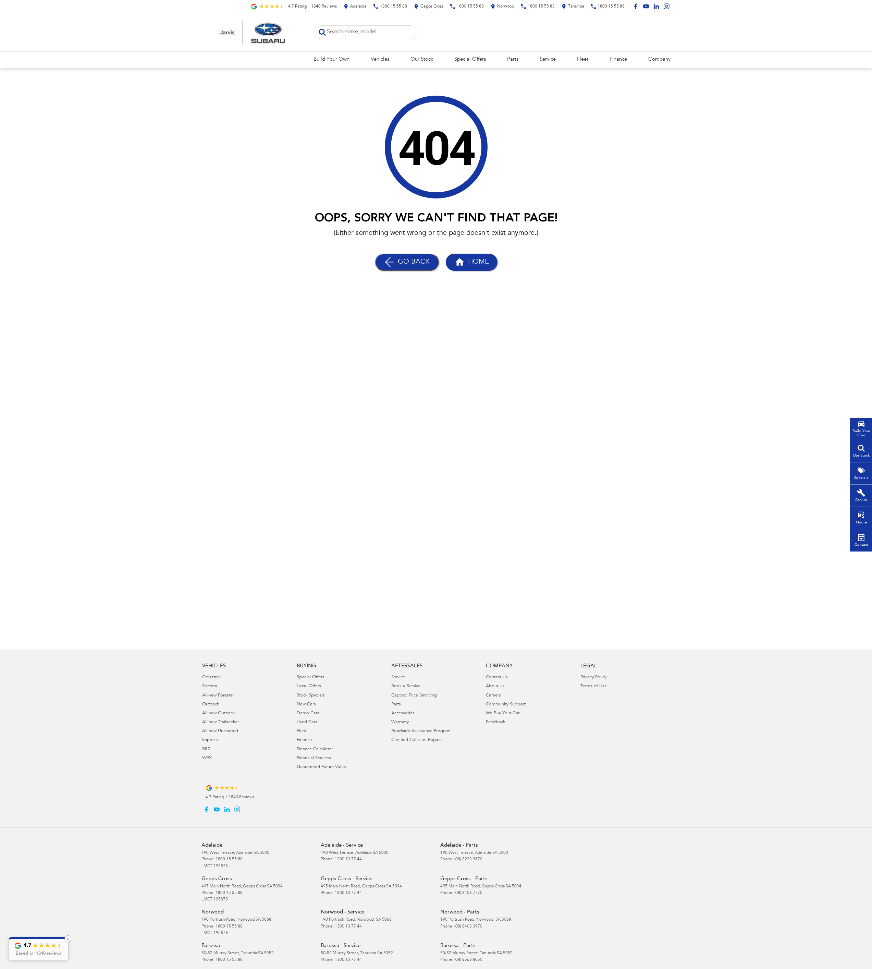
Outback (210, 704)
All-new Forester (218, 695)
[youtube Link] (646, 6)
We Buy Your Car (502, 713)
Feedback (495, 722)
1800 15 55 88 (229, 859)
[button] (39, 948)
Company (659, 59)
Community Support (506, 704)
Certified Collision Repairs (417, 740)
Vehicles (380, 59)
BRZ (206, 749)
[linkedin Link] (656, 6)
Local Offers (309, 686)
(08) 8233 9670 (468, 859)
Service (548, 59)
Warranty (400, 722)
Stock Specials (311, 695)
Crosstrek (211, 677)
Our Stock (421, 59)
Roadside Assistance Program (421, 731)
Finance (618, 59)
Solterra (209, 686)
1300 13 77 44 (348, 859)
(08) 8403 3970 (468, 926)
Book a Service (405, 686)
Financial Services (314, 758)
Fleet (582, 59)
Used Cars (307, 722)
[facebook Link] (635, 6)
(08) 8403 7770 (468, 893)
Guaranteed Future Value (321, 767)
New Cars (306, 704)
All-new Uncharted (220, 731)
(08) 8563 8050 (468, 960)
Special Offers (470, 59)
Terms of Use (593, 686)
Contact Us (497, 677)
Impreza (210, 740)
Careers (493, 695)
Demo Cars (308, 713)
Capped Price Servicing (414, 695)
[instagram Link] (666, 6)
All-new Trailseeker (220, 722)
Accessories (403, 713)
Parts (512, 59)
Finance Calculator (315, 749)
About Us (495, 686)
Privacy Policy (593, 677)
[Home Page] (252, 32)
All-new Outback (218, 713)
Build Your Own (331, 59)
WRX (207, 758)
